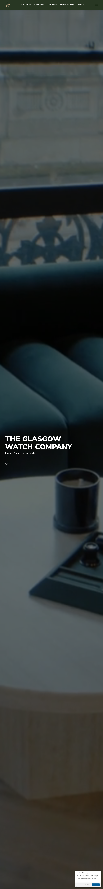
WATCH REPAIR (52, 5)
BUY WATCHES (26, 5)
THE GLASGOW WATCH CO (7, 5)
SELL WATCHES (39, 5)
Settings (76, 886)
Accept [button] (96, 884)
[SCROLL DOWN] (6, 464)
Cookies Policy (86, 884)
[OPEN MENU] (96, 5)
